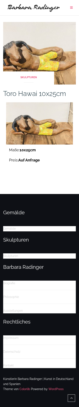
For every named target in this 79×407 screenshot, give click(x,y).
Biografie (9, 283)
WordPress (56, 389)
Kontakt (8, 365)
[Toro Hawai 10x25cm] (39, 53)
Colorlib (24, 389)
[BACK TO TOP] (71, 398)
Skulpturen (28, 77)
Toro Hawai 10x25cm (34, 93)
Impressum (11, 338)
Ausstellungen (13, 310)
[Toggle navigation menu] (71, 7)
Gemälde (9, 228)
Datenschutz (11, 351)
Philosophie (11, 297)
